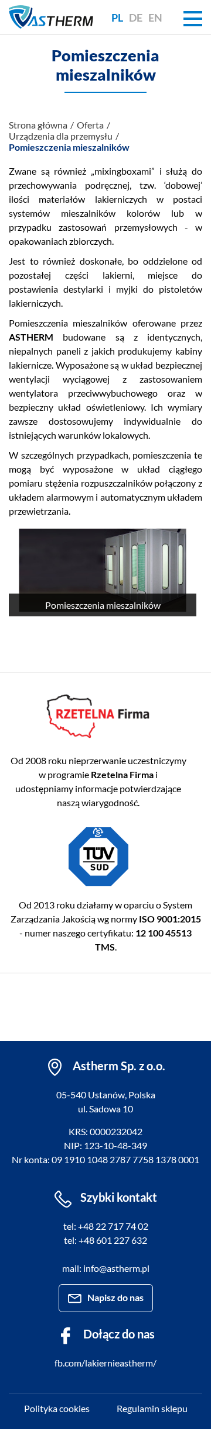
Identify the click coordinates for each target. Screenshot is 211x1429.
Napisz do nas (115, 1297)
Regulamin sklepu (152, 1408)
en (155, 17)
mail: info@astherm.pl (105, 1268)
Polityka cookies (57, 1408)
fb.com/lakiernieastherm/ (105, 1362)
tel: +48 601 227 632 (105, 1240)
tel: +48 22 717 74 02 (105, 1226)
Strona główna (38, 124)
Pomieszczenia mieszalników (69, 146)
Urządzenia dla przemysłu (61, 135)
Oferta (90, 124)
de (135, 17)
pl (117, 17)
